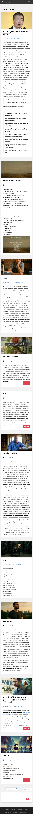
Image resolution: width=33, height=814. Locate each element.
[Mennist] (16, 610)
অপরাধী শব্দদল (13, 809)
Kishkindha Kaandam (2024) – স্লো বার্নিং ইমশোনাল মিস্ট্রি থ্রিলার (14, 699)
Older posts (27, 789)
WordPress (25, 812)
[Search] (27, 799)
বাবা (4, 393)
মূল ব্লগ (7, 809)
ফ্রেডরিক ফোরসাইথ (10, 453)
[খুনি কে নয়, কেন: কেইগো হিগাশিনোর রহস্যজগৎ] (16, 20)
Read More (26, 383)
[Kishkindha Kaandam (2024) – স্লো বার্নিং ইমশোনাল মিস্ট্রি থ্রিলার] (16, 686)
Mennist (7, 621)
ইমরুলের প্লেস (6, 2)
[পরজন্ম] (16, 267)
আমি (4, 560)
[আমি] (16, 549)
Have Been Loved (12, 180)
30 (16, 788)
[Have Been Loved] (16, 169)
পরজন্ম (5, 278)
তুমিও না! (6, 755)
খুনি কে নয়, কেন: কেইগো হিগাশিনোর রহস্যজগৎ (15, 32)
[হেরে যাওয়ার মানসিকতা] (16, 345)
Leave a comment (17, 38)
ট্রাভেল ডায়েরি (20, 809)
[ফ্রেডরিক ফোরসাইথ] (16, 442)
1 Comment (15, 625)
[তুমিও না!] (16, 744)
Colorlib (15, 812)
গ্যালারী (26, 809)
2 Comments (15, 361)
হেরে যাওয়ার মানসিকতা (10, 356)
